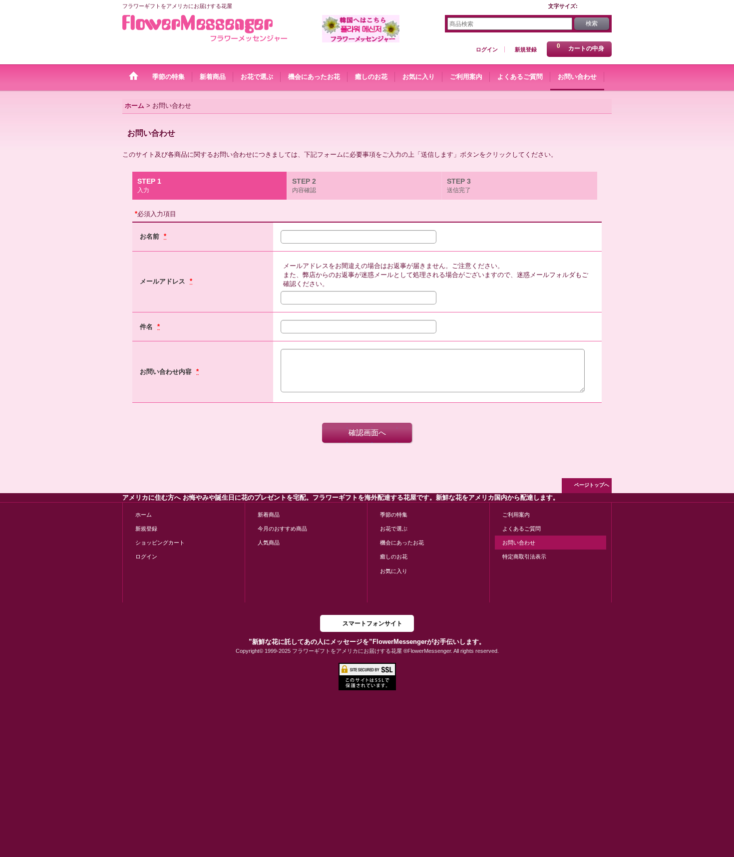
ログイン (487, 49)
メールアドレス (163, 281)
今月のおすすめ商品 (282, 529)
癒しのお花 (393, 557)
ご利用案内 (516, 515)
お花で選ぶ (393, 529)
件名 (147, 326)
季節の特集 (393, 515)
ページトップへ (591, 485)
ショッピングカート (160, 543)
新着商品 (269, 515)
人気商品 (269, 543)
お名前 (150, 236)
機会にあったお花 (402, 543)
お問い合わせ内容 (167, 371)
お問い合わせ (518, 543)
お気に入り (393, 571)
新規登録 (526, 49)
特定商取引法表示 (524, 557)
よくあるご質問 (521, 529)
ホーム (143, 515)
